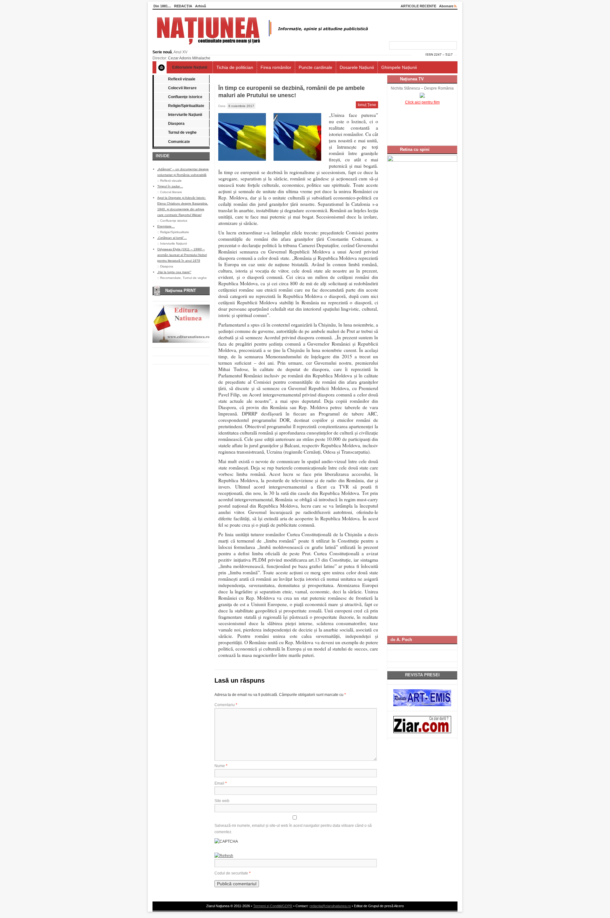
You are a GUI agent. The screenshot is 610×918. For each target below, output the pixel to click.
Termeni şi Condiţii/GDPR (272, 906)
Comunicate (179, 141)
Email (220, 783)
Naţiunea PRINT (180, 290)
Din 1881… (162, 6)
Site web (221, 801)
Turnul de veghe (182, 132)
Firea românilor (276, 67)
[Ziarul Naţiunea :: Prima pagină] (261, 46)
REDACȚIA (183, 6)
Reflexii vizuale (181, 79)
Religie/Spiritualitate (186, 106)
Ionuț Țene (367, 105)
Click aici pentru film (422, 102)
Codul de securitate (231, 873)
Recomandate (170, 278)
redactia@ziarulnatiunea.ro (330, 906)
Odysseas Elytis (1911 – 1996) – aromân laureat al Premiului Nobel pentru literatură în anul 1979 (182, 254)
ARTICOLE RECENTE (418, 6)
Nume (220, 766)
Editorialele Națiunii (189, 67)
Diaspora (176, 123)
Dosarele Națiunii (357, 67)
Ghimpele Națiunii (399, 67)
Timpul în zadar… (170, 186)
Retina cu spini (415, 149)
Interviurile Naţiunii (185, 114)
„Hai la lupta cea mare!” (174, 272)
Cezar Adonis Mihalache (189, 58)
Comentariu (225, 705)
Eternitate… (166, 226)
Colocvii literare (182, 88)
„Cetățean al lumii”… (172, 238)
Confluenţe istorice (185, 97)
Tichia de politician (234, 67)
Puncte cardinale (315, 67)
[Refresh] (223, 856)
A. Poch (404, 639)
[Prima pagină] (161, 67)
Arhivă (200, 6)
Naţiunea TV (412, 79)
